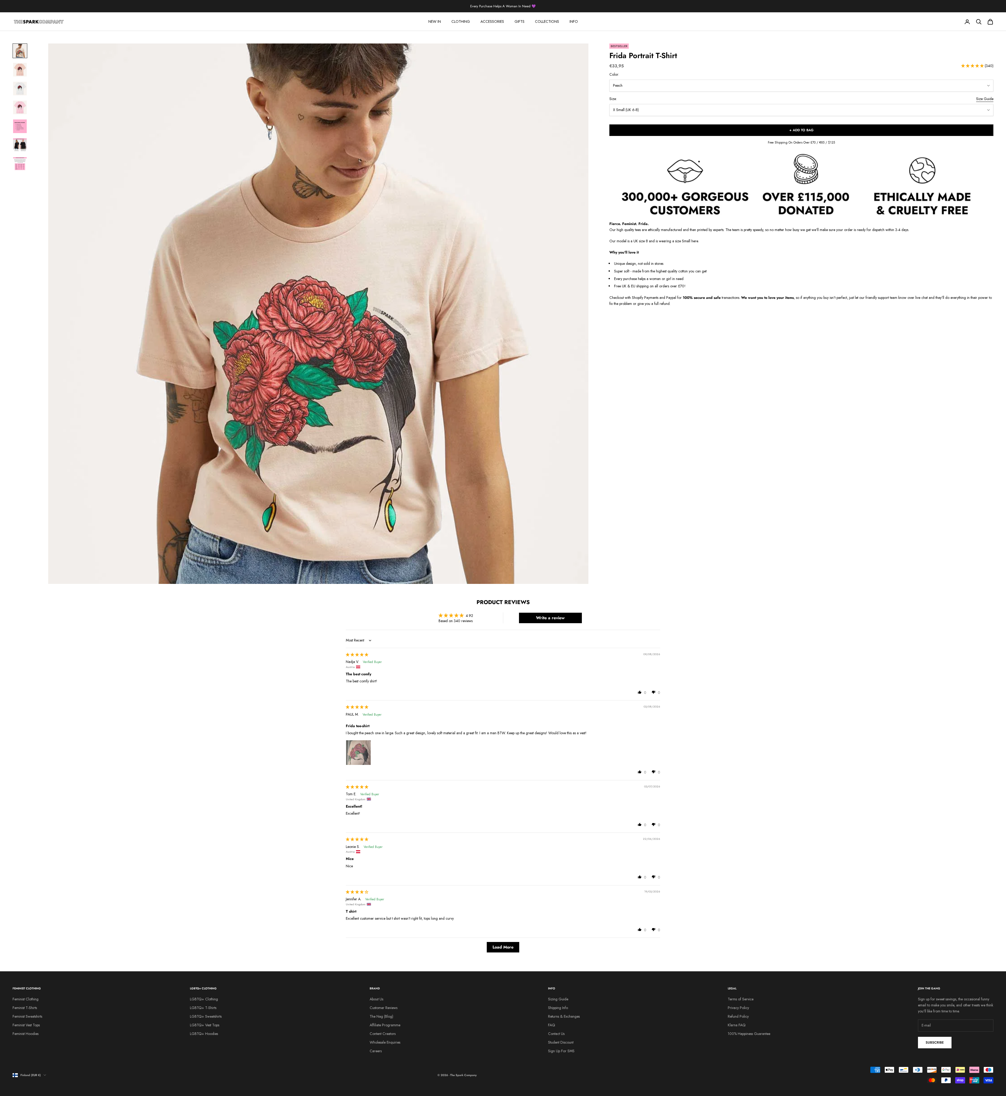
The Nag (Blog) (381, 1016)
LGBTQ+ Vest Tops (204, 1025)
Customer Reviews (383, 1007)
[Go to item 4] (20, 107)
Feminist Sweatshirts (27, 1016)
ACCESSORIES (492, 21)
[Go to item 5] (20, 126)
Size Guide (984, 99)
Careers (376, 1051)
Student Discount (560, 1042)
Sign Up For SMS (561, 1051)
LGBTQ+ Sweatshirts (206, 1016)
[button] (973, 66)
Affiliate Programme (385, 1025)
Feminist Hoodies (26, 1033)
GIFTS (519, 21)
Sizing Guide (558, 999)
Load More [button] (503, 947)
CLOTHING (460, 21)
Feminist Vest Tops (26, 1025)
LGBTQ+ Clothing (204, 999)
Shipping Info (558, 1007)
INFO (574, 21)
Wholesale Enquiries (385, 1042)
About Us (376, 999)
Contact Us (556, 1033)
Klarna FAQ (737, 1025)
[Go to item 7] (20, 164)
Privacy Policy (738, 1007)
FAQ (551, 1025)
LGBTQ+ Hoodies (204, 1033)
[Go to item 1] (20, 50)
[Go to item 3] (20, 88)
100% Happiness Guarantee (749, 1033)
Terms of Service (740, 999)
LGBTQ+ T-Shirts (203, 1007)
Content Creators (383, 1033)
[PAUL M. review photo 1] (358, 752)
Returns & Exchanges (564, 1016)
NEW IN (434, 21)
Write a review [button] (550, 618)
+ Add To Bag (801, 130)
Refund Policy (738, 1016)
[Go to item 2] (20, 69)
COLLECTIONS (547, 21)
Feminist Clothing (26, 999)
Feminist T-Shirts (25, 1007)
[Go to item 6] (20, 145)
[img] (357, 654)
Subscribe (935, 1042)
